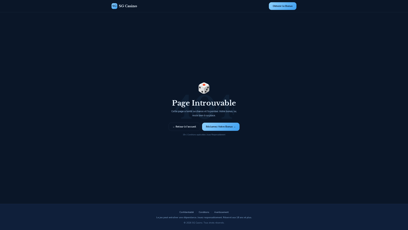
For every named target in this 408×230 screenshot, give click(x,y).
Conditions (204, 212)
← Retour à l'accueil (184, 126)
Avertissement (221, 212)
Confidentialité (186, 212)
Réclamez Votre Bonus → (221, 126)
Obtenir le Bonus (283, 6)
